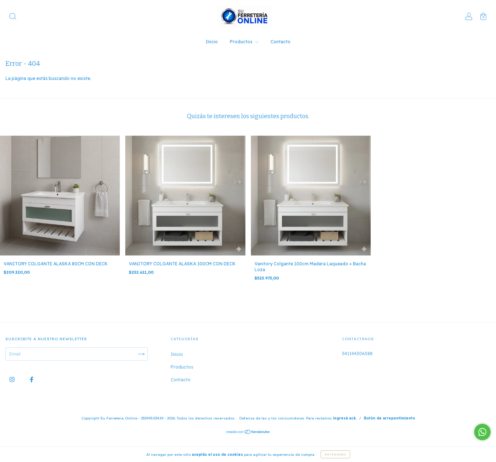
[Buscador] (12, 17)
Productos (241, 41)
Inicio (212, 41)
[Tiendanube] (248, 432)
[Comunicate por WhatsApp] (482, 432)
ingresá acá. (345, 418)
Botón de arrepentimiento (389, 418)
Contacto (280, 41)
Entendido (335, 454)
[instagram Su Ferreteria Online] (12, 379)
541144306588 (357, 353)
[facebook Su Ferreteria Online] (31, 379)
